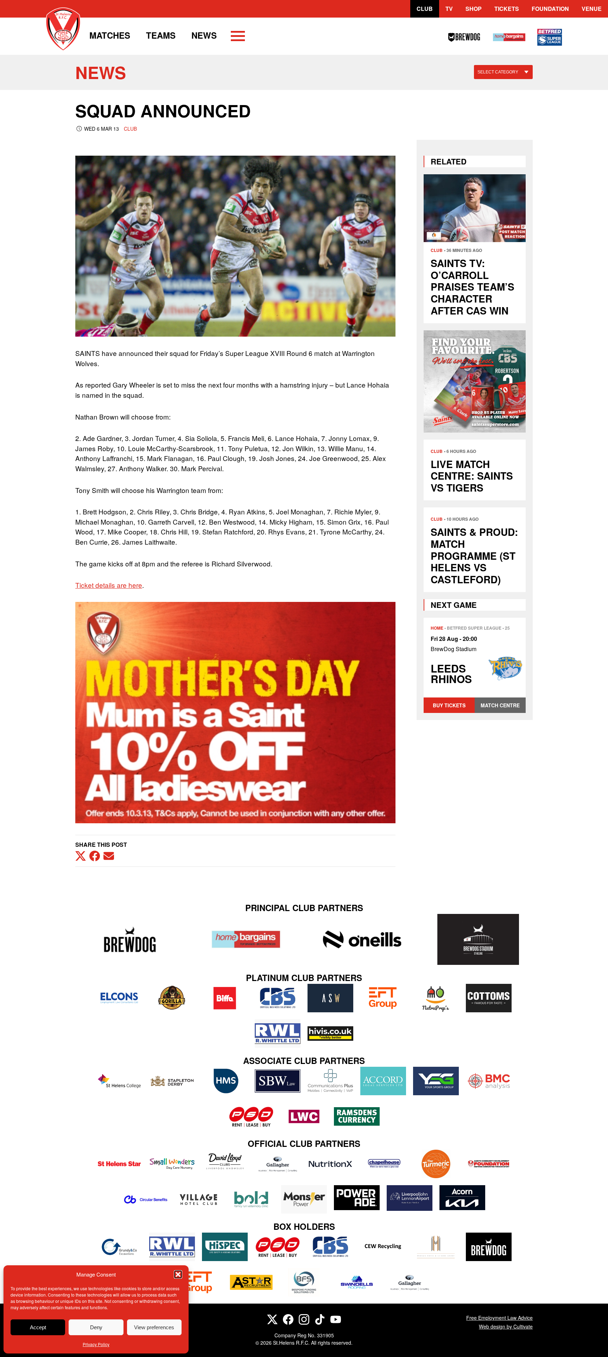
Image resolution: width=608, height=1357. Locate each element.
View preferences (154, 1327)
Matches (109, 35)
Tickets (506, 9)
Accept (38, 1327)
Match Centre (500, 705)
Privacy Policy (96, 1344)
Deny (96, 1327)
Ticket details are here (108, 585)
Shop (474, 9)
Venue (592, 9)
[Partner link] (129, 939)
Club (425, 9)
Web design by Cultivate (506, 1326)
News (204, 35)
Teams (161, 35)
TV (449, 9)
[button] (178, 1274)
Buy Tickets (449, 705)
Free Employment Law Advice (499, 1317)
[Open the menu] (238, 37)
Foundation (550, 9)
